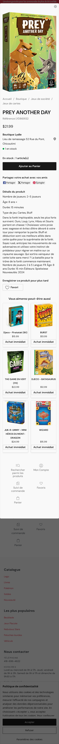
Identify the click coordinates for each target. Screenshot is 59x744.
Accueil (7, 99)
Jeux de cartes (11, 103)
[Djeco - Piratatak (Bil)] (15, 315)
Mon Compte (41, 469)
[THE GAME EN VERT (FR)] (15, 362)
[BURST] (43, 315)
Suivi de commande (18, 489)
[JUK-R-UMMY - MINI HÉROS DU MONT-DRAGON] (15, 413)
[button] (13, 287)
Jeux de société (40, 99)
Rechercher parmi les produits (18, 473)
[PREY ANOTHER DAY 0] (29, 52)
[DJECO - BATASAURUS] (43, 362)
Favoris (41, 487)
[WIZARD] (43, 413)
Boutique (21, 99)
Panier (18, 502)
